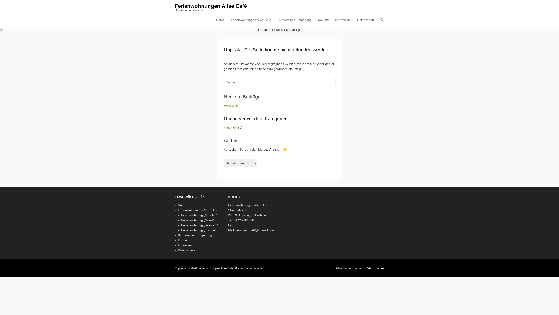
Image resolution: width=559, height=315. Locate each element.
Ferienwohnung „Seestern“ (199, 225)
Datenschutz (365, 20)
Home (220, 20)
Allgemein (230, 127)
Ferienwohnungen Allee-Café (251, 20)
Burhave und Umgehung (295, 20)
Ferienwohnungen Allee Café (211, 6)
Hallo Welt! (231, 105)
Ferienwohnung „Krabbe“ (198, 230)
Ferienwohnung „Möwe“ (197, 220)
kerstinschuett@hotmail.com (255, 230)
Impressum (343, 20)
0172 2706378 (244, 220)
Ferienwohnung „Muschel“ (199, 215)
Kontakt (323, 20)
